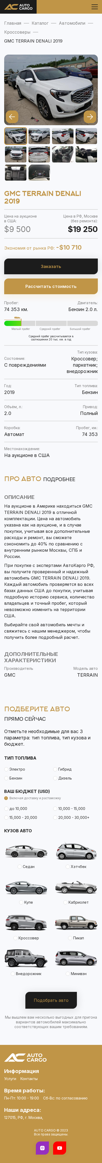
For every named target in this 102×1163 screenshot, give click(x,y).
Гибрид (65, 769)
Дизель (65, 778)
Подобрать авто (51, 1000)
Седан (29, 866)
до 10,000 (18, 808)
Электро (17, 769)
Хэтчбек (78, 866)
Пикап (78, 938)
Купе (28, 902)
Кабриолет (79, 902)
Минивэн (79, 973)
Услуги (10, 1078)
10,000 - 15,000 (71, 808)
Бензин (15, 778)
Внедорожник (28, 973)
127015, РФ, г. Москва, (23, 1117)
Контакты (29, 1078)
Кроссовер (29, 938)
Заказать (51, 266)
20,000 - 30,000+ (73, 817)
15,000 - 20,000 (23, 817)
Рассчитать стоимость (51, 286)
